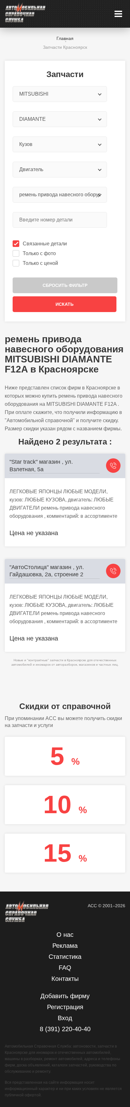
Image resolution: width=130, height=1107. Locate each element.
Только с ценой (40, 263)
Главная (65, 38)
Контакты (65, 978)
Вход (65, 1018)
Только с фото (39, 253)
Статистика (65, 956)
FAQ (65, 967)
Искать (65, 304)
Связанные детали (45, 243)
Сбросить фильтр (65, 285)
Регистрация (65, 1007)
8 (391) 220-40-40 (65, 1029)
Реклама (65, 945)
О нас (65, 934)
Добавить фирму (65, 995)
